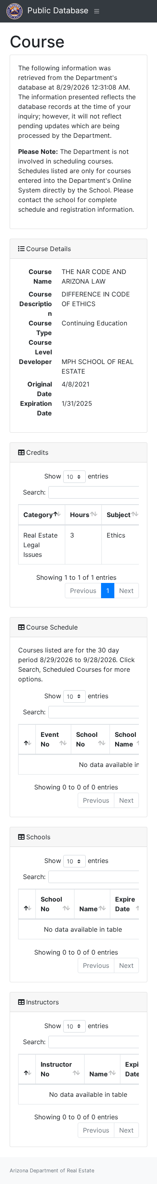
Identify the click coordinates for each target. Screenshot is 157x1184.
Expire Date (125, 904)
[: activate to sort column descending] (27, 739)
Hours (79, 515)
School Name (125, 739)
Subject (118, 515)
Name (88, 909)
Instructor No (56, 1069)
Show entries (76, 476)
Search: (34, 492)
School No (86, 739)
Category (38, 515)
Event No (50, 739)
